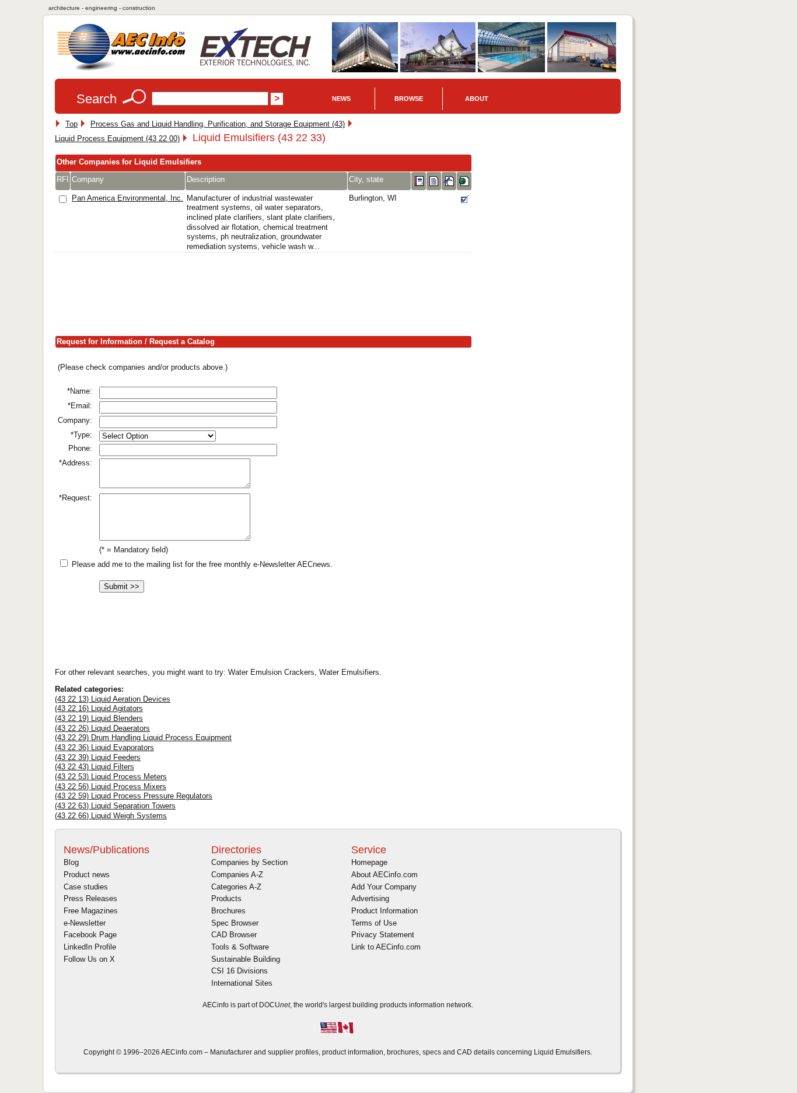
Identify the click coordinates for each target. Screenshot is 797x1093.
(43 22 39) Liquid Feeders (98, 757)
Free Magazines (91, 910)
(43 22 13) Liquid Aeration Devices (112, 699)
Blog (71, 862)
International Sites (241, 983)
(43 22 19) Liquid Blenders (99, 718)
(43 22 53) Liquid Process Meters (111, 776)
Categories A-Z (236, 886)
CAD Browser (234, 934)
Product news (87, 874)
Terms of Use (374, 923)
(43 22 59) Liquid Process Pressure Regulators (133, 795)
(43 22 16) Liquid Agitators (99, 708)
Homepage (369, 862)
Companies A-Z (237, 874)
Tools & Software (240, 947)
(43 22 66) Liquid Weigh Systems (111, 815)
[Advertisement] (267, 296)
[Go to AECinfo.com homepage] (121, 69)
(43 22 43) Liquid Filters (94, 766)
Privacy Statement (382, 934)
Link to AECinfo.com (386, 947)
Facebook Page (90, 934)
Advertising (370, 898)
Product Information (384, 910)
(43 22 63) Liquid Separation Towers (115, 805)
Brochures (228, 910)
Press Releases (90, 898)
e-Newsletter (85, 923)
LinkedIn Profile (90, 947)
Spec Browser (234, 923)
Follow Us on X (89, 959)
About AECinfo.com (384, 874)
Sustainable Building (245, 959)
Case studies (86, 886)
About (476, 98)
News (341, 98)
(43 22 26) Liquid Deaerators (102, 728)
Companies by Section (249, 862)
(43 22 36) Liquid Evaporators (104, 747)
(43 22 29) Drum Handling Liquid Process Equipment (143, 737)
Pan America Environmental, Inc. (127, 198)
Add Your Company (384, 886)
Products (226, 898)
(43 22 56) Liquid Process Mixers (110, 786)
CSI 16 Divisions (239, 970)
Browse (408, 98)
